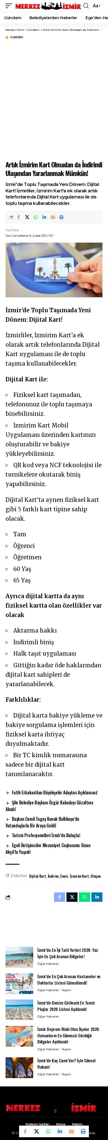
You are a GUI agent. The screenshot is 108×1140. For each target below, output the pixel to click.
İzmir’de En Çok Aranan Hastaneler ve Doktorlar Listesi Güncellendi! (69, 979)
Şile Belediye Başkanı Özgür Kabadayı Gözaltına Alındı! (49, 805)
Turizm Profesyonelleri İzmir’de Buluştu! (46, 835)
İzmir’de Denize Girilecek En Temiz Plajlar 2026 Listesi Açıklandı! (66, 1006)
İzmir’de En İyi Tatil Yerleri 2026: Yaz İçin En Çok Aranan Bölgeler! (67, 953)
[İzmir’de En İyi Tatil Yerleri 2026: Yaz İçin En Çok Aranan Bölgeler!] (19, 957)
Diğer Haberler (48, 964)
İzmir (64, 876)
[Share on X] (27, 217)
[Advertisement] (54, 99)
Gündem (16, 37)
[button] (10, 6)
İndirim (53, 876)
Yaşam (66, 990)
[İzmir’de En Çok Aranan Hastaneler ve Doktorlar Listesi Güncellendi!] (19, 983)
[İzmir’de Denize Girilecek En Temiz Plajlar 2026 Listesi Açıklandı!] (19, 1010)
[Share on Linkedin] (44, 217)
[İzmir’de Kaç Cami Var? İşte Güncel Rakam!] (19, 1067)
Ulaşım (96, 876)
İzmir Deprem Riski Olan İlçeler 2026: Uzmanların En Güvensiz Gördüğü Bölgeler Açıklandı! (68, 1035)
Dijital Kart (37, 876)
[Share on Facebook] (18, 217)
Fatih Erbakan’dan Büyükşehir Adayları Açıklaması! (54, 792)
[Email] (53, 217)
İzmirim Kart (79, 876)
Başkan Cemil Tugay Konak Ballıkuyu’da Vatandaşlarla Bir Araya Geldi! (42, 822)
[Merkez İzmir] (48, 6)
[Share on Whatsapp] (36, 217)
